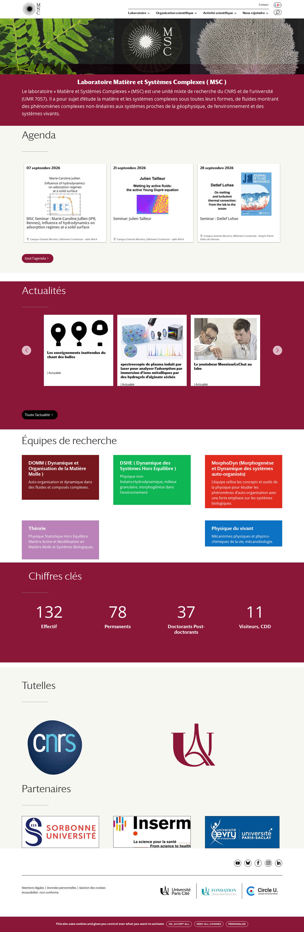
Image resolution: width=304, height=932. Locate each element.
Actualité (55, 373)
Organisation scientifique (174, 13)
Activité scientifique (218, 13)
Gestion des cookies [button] (92, 888)
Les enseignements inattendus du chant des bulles (76, 355)
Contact (263, 4)
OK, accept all (179, 924)
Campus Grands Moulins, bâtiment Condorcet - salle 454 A (63, 239)
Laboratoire (137, 13)
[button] (26, 350)
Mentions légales (33, 888)
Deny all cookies (209, 924)
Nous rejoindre (254, 13)
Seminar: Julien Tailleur (132, 218)
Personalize (237, 924)
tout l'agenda (35, 258)
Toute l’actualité (37, 415)
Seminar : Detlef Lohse (219, 218)
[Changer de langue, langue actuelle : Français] (277, 4)
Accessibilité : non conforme (40, 892)
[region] (152, 350)
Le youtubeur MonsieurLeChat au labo (223, 366)
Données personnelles (61, 888)
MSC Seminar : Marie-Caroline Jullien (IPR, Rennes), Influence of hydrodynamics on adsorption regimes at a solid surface (61, 222)
